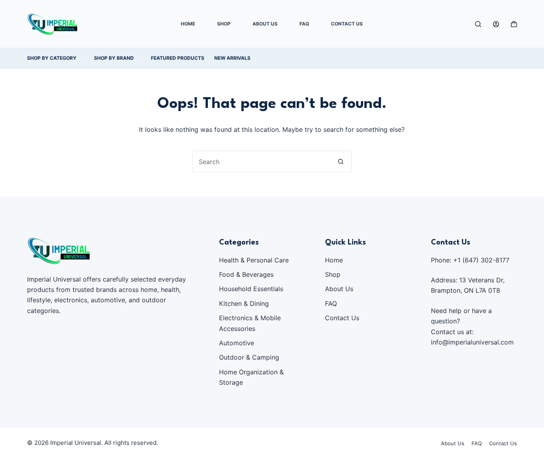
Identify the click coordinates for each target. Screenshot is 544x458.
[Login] (496, 24)
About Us (265, 24)
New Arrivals (232, 58)
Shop (224, 24)
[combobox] (261, 161)
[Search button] (340, 161)
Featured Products (177, 58)
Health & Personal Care (254, 260)
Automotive (236, 343)
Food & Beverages (246, 274)
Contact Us (347, 24)
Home (188, 24)
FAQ (304, 24)
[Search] (478, 24)
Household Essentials (251, 289)
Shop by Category (51, 58)
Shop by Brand (114, 58)
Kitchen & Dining (244, 303)
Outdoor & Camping (249, 357)
